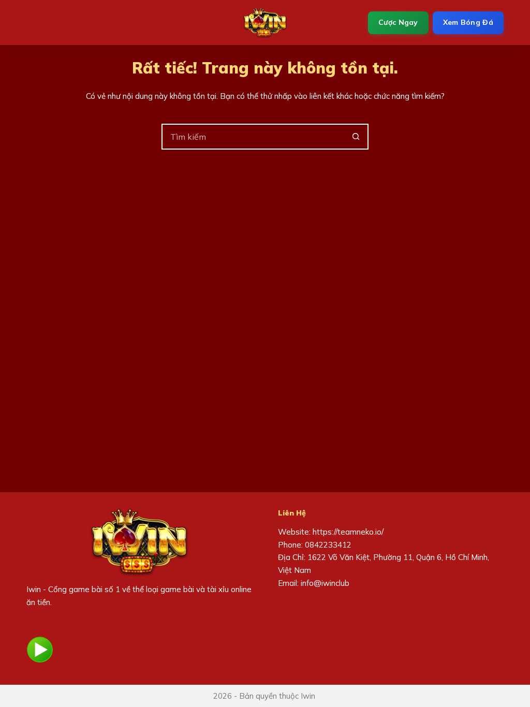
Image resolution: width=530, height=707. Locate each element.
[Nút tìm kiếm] (355, 137)
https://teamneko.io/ (348, 532)
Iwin (33, 589)
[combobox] (253, 137)
